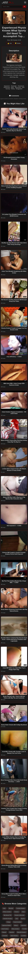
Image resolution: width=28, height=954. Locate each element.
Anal (17, 918)
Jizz (8, 2)
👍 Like (10, 43)
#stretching (7, 87)
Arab (4, 908)
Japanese (23, 925)
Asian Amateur (14, 935)
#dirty (12, 87)
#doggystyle (19, 88)
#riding (13, 88)
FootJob (24, 928)
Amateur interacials (19, 915)
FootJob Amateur (20, 908)
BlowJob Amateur (21, 932)
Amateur (16, 911)
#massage (14, 86)
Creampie (4, 935)
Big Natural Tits (7, 915)
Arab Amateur (5, 928)
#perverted (18, 87)
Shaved (4, 932)
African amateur (7, 911)
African (16, 925)
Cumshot (23, 935)
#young (8, 88)
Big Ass (23, 918)
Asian (23, 911)
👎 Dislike (18, 43)
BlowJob (11, 908)
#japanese (7, 86)
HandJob (11, 932)
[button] (25, 2)
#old (23, 87)
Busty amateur (15, 928)
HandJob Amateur (7, 918)
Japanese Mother (6, 925)
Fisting (8, 922)
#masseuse (21, 86)
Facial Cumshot (17, 922)
